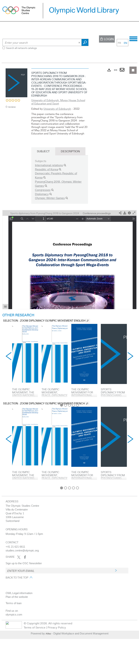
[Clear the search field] (80, 42)
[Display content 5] (77, 405)
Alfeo (48, 633)
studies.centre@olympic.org (22, 550)
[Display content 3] (69, 405)
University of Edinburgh (57, 109)
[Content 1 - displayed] (61, 405)
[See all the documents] (87, 321)
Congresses (42, 190)
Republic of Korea (46, 169)
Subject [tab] (43, 151)
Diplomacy (42, 194)
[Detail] (129, 213)
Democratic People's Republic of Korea (56, 175)
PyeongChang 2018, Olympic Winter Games (58, 183)
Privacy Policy (57, 627)
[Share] (120, 213)
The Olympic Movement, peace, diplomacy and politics (54, 393)
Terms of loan (14, 603)
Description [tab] (70, 151)
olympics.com (14, 614)
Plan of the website (17, 596)
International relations (49, 165)
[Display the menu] (133, 38)
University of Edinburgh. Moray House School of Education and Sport (58, 101)
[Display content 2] (65, 405)
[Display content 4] (73, 405)
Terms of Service (34, 627)
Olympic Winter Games (50, 198)
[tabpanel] (69, 275)
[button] (16, 82)
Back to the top (17, 577)
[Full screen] (134, 213)
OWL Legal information (19, 593)
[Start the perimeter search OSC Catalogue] (85, 42)
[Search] (65, 165)
